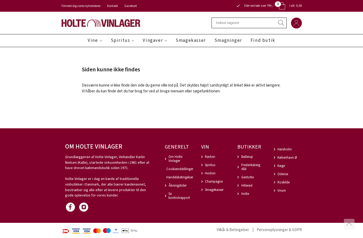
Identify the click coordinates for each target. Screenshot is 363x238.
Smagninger (228, 40)
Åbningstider (178, 185)
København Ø (287, 157)
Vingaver (153, 40)
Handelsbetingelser (179, 177)
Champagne (214, 181)
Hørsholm (284, 149)
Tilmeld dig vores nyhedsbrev (81, 6)
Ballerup (247, 156)
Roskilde (283, 182)
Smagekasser (191, 40)
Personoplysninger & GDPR (279, 230)
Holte (245, 193)
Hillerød (246, 185)
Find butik (263, 40)
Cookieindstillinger (179, 169)
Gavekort (130, 6)
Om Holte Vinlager (175, 158)
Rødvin (210, 156)
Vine (93, 40)
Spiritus (120, 40)
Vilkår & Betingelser (233, 230)
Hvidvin (210, 173)
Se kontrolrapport (179, 195)
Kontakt (112, 6)
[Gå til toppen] (349, 224)
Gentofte (247, 177)
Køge (281, 165)
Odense (282, 174)
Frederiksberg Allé (250, 167)
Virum (281, 190)
